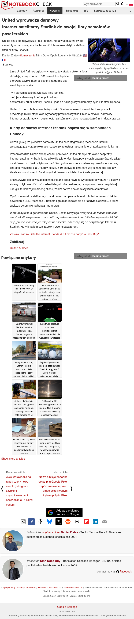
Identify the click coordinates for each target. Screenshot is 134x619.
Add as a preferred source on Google (67, 512)
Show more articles (13, 458)
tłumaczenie (27, 55)
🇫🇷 (4, 60)
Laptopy (22, 11)
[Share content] (23, 521)
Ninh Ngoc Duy (50, 561)
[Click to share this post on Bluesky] (49, 521)
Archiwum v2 (55, 587)
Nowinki (55, 11)
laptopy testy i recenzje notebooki (19, 587)
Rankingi (38, 11)
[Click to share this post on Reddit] (68, 521)
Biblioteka (71, 11)
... (130, 11)
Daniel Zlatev (69, 532)
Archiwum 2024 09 (73, 587)
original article (50, 532)
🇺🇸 (85, 55)
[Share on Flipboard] (86, 521)
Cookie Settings (67, 607)
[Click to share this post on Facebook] (31, 521)
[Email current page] (104, 521)
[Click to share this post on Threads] (40, 521)
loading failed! (82, 78)
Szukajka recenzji (105, 11)
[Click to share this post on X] (58, 521)
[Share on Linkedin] (95, 521)
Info (86, 11)
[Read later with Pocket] (77, 521)
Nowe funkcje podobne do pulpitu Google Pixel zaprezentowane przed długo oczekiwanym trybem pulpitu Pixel (53, 486)
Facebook (125, 571)
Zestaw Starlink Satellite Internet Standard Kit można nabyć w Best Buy (54, 234)
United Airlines (19, 248)
